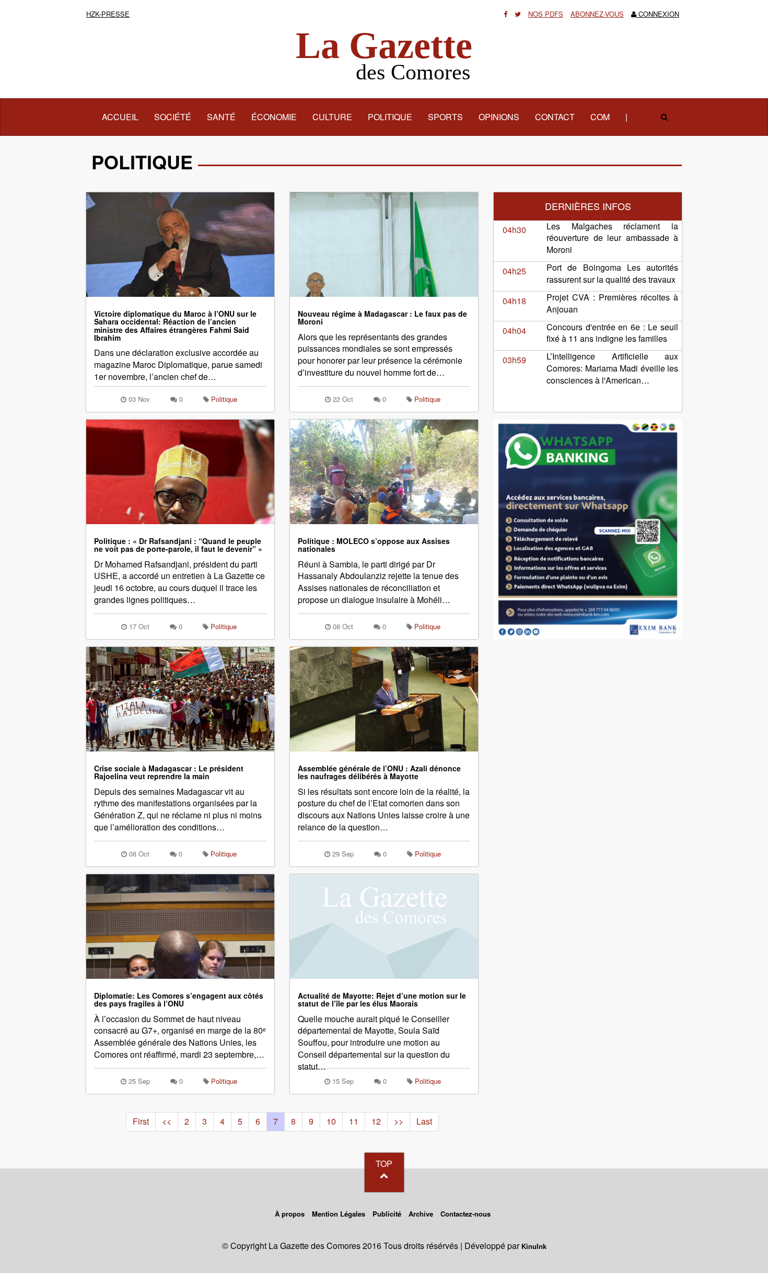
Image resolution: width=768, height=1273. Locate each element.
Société (172, 117)
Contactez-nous (465, 1214)
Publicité (387, 1214)
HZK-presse (108, 14)
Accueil (124, 116)
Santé (221, 117)
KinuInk (533, 1246)
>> (398, 1121)
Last (424, 1121)
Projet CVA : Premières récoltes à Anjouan (612, 303)
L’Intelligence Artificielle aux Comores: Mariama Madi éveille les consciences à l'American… (612, 368)
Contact (555, 117)
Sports (445, 117)
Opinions (499, 117)
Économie (274, 117)
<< (166, 1121)
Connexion (657, 14)
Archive (421, 1214)
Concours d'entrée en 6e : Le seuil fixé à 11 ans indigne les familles (612, 333)
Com (600, 117)
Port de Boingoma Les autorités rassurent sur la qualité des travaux (612, 273)
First (141, 1121)
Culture (332, 117)
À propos (290, 1214)
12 (376, 1121)
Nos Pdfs (545, 14)
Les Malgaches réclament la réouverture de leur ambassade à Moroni (612, 238)
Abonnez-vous (597, 14)
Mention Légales (338, 1214)
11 (353, 1121)
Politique (390, 117)
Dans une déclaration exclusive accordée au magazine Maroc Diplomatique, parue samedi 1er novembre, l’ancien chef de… (178, 346)
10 (331, 1121)
